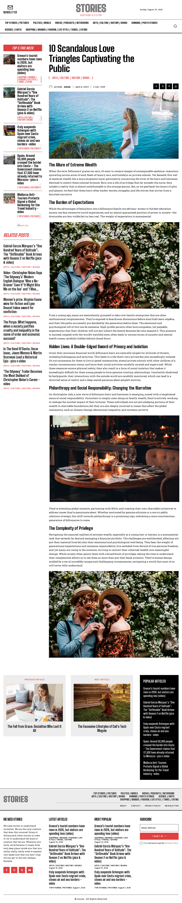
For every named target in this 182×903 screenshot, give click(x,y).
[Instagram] (14, 870)
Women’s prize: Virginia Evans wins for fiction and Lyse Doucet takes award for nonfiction (22, 305)
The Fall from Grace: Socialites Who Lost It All (35, 729)
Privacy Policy (171, 843)
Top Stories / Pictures (28, 148)
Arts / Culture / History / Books (25, 118)
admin (67, 87)
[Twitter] (163, 86)
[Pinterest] (169, 86)
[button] (175, 26)
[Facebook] (156, 86)
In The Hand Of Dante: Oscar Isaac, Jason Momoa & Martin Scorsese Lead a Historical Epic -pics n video (22, 355)
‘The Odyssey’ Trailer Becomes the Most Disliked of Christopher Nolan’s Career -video (22, 377)
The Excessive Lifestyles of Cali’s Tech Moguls (102, 729)
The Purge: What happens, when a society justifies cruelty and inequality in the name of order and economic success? (21, 330)
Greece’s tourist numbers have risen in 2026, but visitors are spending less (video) (29, 64)
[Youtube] (30, 870)
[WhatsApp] (176, 86)
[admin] (51, 87)
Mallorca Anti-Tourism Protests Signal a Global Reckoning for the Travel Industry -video (28, 203)
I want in (157, 836)
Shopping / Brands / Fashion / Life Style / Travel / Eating (28, 79)
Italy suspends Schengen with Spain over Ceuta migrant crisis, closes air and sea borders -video (28, 135)
